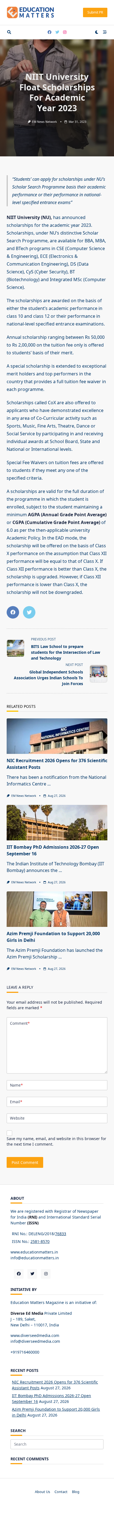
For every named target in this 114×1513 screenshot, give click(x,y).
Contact (61, 1491)
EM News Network (44, 122)
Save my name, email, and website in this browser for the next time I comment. (56, 1141)
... (49, 784)
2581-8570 (40, 1241)
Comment (20, 1023)
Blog (75, 1491)
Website (17, 1118)
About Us (42, 1491)
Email (16, 1101)
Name (16, 1085)
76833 (60, 1233)
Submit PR (95, 12)
